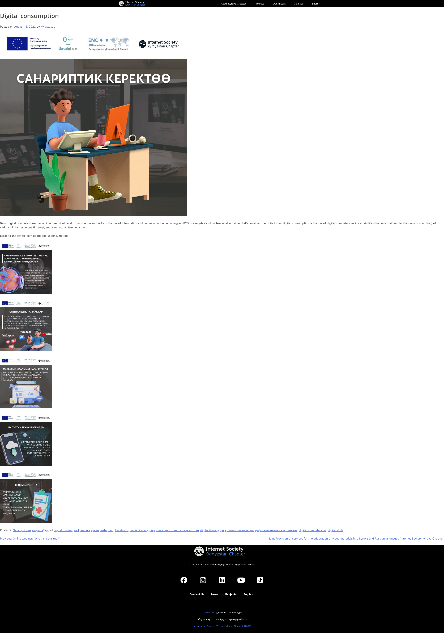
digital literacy (209, 530)
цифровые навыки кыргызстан (276, 530)
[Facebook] (184, 580)
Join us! (298, 3)
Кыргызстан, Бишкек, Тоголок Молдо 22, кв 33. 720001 (222, 626)
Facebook (121, 530)
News (214, 594)
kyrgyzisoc (48, 26)
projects (37, 530)
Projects (259, 3)
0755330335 (208, 612)
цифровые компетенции (237, 530)
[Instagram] (203, 580)
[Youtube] (241, 580)
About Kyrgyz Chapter (233, 3)
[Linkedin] (222, 580)
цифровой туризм (86, 530)
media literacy (139, 530)
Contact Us (196, 594)
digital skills (335, 530)
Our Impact (279, 3)
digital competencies (312, 530)
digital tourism (63, 530)
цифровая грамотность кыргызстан (174, 530)
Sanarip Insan (22, 530)
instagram (106, 530)
